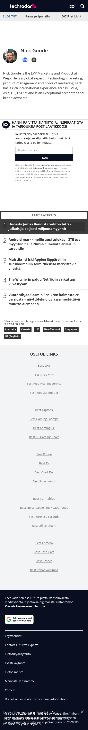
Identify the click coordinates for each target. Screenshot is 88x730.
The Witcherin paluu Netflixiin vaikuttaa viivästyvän (42, 281)
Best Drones (44, 561)
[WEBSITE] (33, 59)
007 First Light (71, 16)
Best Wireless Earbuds (44, 517)
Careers (10, 690)
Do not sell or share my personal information (36, 699)
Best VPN (44, 365)
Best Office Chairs (44, 526)
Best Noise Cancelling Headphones (44, 508)
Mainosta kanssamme (20, 681)
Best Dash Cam (44, 552)
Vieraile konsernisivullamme (25, 606)
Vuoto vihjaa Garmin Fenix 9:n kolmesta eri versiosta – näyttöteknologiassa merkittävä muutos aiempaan (44, 299)
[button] (5, 6)
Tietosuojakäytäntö (18, 654)
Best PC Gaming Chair (44, 437)
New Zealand (52, 329)
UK (37, 329)
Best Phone (44, 454)
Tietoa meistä (14, 672)
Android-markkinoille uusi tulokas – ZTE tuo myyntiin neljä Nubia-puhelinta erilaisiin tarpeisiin (44, 244)
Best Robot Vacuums (44, 570)
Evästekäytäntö (15, 663)
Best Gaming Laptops (44, 419)
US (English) (12, 336)
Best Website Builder (44, 393)
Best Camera (44, 543)
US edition (34, 718)
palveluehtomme (50, 164)
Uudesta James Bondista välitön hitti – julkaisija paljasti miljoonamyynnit (40, 226)
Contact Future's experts (21, 645)
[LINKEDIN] (24, 59)
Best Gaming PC (44, 428)
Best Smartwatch (44, 481)
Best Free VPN (44, 374)
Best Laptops (44, 410)
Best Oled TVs (44, 472)
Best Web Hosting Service (44, 384)
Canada (25, 329)
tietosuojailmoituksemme (45, 167)
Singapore (71, 329)
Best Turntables (44, 498)
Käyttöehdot (13, 636)
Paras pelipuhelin (37, 16)
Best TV (44, 463)
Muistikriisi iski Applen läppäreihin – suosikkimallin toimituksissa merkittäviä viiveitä (43, 264)
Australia (10, 329)
